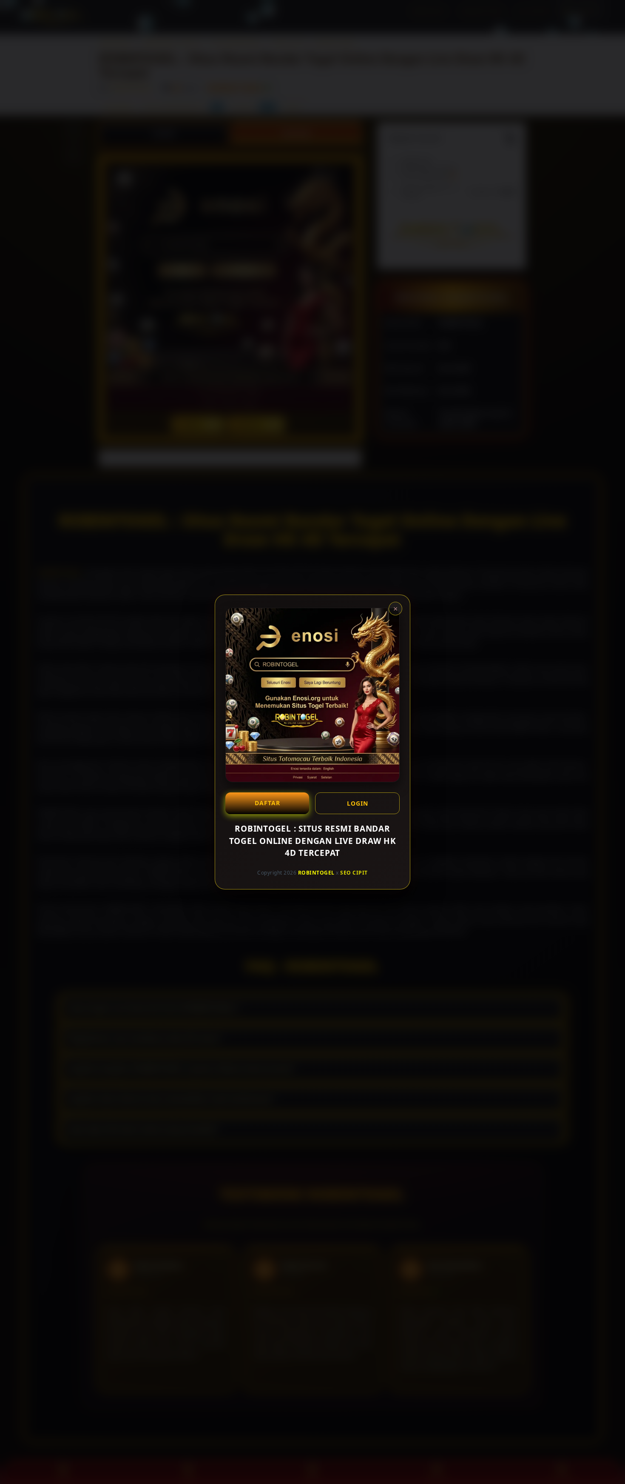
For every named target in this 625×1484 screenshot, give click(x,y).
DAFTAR (267, 803)
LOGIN (357, 803)
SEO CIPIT (354, 872)
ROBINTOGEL (316, 872)
